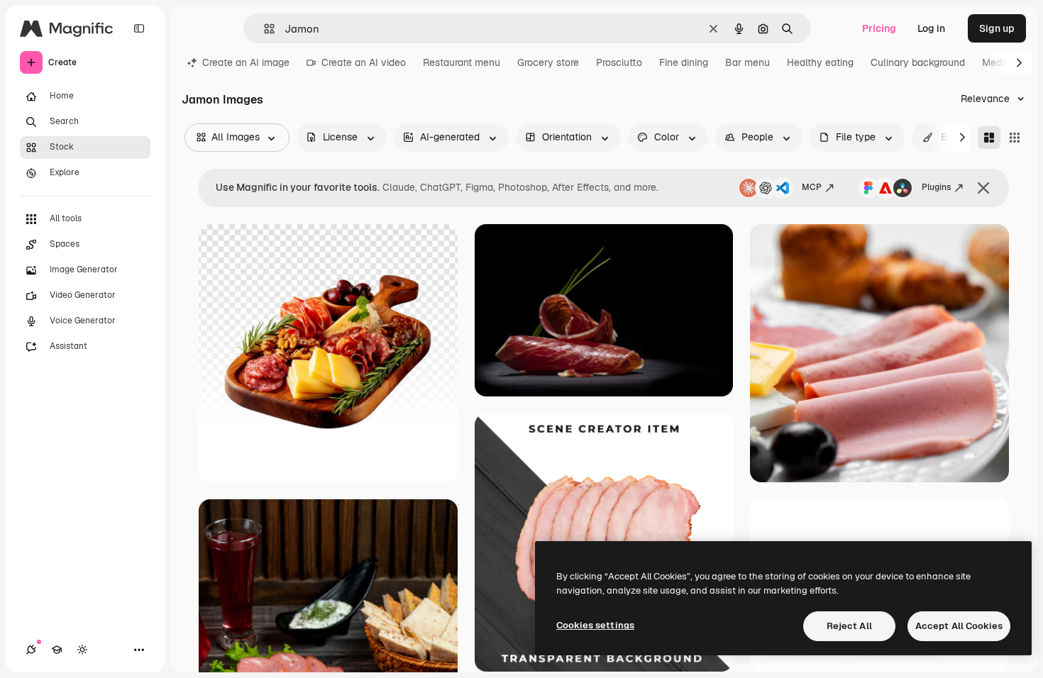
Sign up (997, 28)
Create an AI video (363, 62)
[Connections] (31, 649)
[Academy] (56, 649)
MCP (812, 187)
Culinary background (918, 62)
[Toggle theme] (82, 649)
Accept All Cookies (959, 626)
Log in (931, 28)
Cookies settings (595, 625)
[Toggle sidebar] (139, 28)
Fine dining (683, 62)
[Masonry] (989, 137)
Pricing (879, 28)
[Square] (1014, 137)
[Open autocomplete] (263, 28)
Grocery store (548, 62)
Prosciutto (619, 62)
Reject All (849, 626)
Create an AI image (245, 62)
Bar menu (747, 62)
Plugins (936, 187)
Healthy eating (820, 62)
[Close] (983, 187)
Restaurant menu (461, 62)
